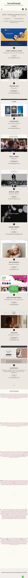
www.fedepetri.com (14, 339)
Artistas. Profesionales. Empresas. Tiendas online (14, 22)
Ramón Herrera (14, 227)
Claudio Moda (14, 121)
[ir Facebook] (23, 9)
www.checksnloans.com (14, 57)
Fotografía (7, 18)
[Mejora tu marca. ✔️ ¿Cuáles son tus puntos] (14, 552)
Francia (14, 302)
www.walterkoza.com (14, 377)
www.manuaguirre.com (14, 163)
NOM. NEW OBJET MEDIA (14, 297)
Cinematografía (18, 18)
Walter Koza (14, 368)
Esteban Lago (14, 86)
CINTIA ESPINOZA (14, 262)
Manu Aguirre (14, 156)
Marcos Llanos (14, 192)
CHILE (14, 375)
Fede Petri (14, 333)
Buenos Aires (14, 91)
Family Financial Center (14, 51)
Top (27, 577)
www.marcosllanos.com (14, 198)
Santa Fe (14, 126)
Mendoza (14, 196)
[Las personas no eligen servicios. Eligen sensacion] (14, 436)
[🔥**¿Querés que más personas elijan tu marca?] (14, 523)
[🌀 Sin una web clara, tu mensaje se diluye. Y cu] (14, 407)
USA (14, 55)
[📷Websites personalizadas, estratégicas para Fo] (14, 494)
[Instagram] (26, 9)
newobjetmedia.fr (14, 304)
